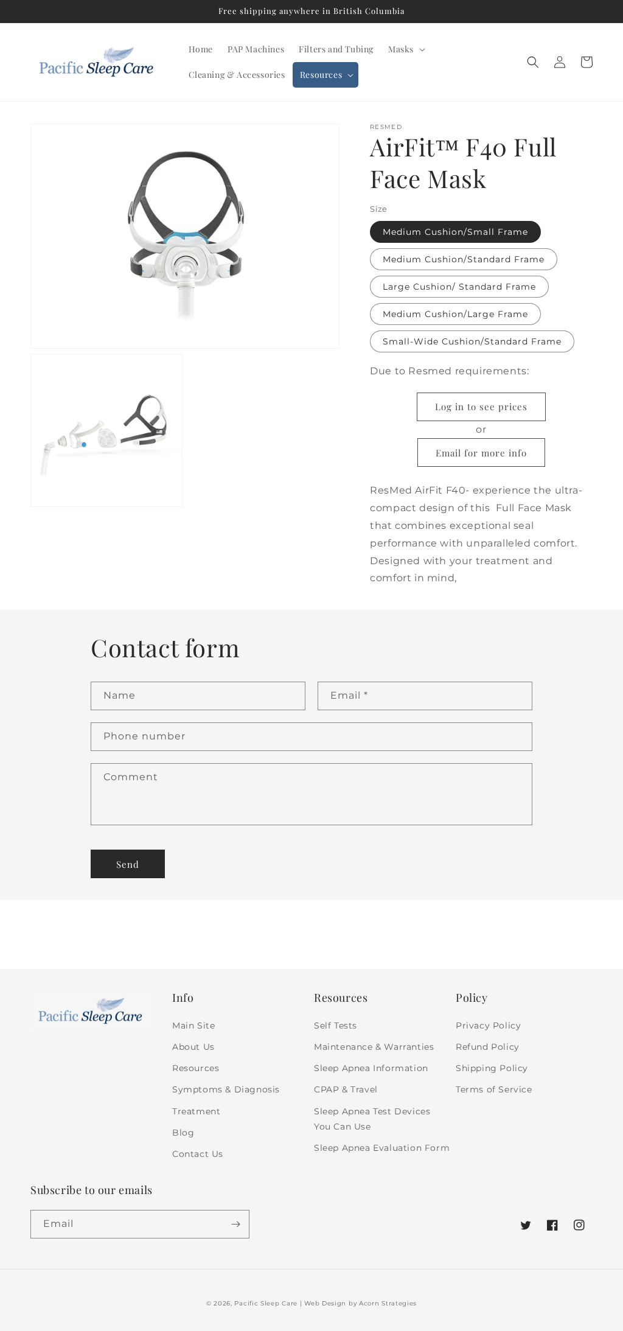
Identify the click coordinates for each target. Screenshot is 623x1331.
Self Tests (335, 1025)
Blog (183, 1132)
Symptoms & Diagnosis (226, 1089)
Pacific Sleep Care (266, 1303)
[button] (405, 49)
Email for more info (481, 453)
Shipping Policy (492, 1068)
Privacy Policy (488, 1025)
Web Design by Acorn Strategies (360, 1303)
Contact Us (197, 1153)
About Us (193, 1046)
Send (127, 864)
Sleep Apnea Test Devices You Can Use (372, 1119)
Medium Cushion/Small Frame (455, 231)
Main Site (193, 1025)
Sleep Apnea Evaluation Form (382, 1147)
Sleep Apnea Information (371, 1068)
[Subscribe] (235, 1224)
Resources (195, 1068)
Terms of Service (494, 1089)
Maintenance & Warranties (374, 1046)
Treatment (196, 1111)
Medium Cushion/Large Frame (455, 314)
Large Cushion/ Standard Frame (459, 286)
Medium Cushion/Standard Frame (464, 259)
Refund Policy (488, 1046)
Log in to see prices (481, 406)
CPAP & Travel (346, 1089)
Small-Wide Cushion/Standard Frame (472, 341)
